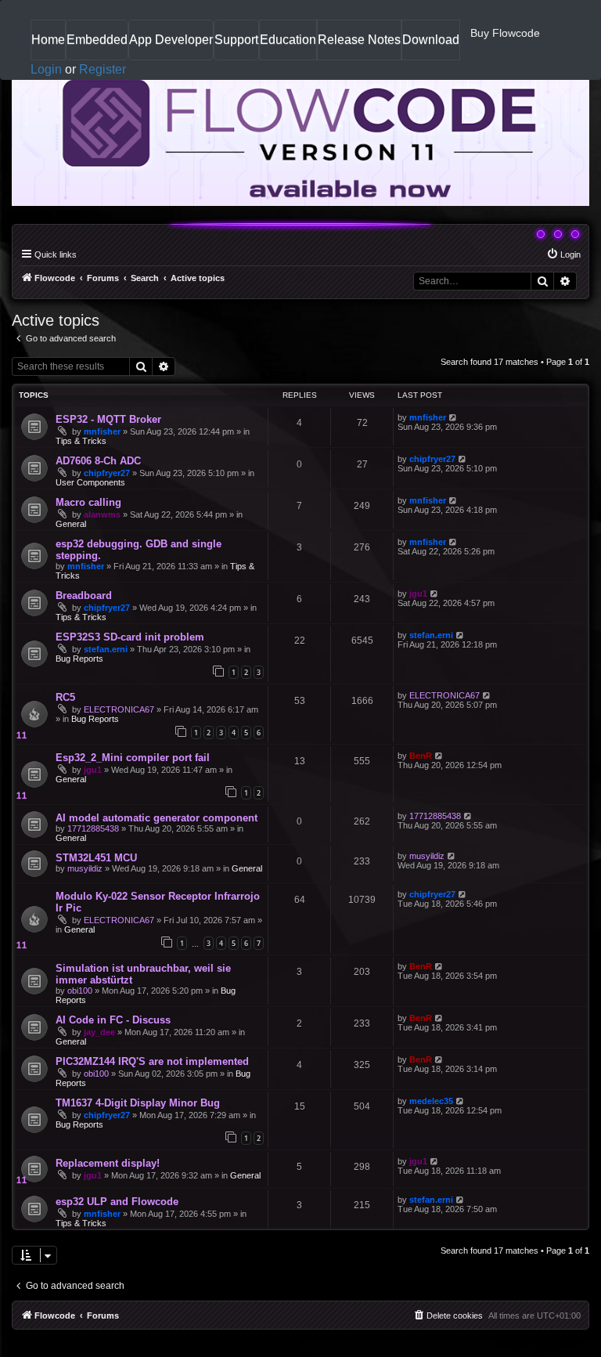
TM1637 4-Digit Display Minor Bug (138, 1103)
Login (46, 69)
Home (48, 46)
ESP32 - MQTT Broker (108, 419)
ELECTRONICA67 (119, 709)
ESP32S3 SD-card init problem (130, 637)
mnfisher (102, 431)
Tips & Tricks (81, 441)
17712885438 (93, 828)
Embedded (97, 39)
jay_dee (99, 1032)
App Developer (171, 39)
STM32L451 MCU (96, 858)
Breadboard (84, 595)
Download (430, 46)
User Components (90, 482)
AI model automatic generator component (156, 818)
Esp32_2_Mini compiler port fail (133, 757)
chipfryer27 (107, 473)
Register (102, 69)
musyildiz (85, 868)
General (71, 524)
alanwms (102, 514)
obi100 (79, 990)
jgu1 (418, 593)
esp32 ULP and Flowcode (117, 1201)
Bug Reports (79, 658)
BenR (420, 755)
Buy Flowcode (505, 33)
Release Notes (359, 46)
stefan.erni (106, 649)
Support (236, 39)
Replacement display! (108, 1163)
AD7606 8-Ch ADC (98, 461)
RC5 (65, 697)
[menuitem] (563, 254)
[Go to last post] (453, 417)
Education (288, 46)
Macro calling (88, 502)
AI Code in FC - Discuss (113, 1020)
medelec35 (431, 1101)
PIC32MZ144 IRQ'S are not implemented (152, 1061)
